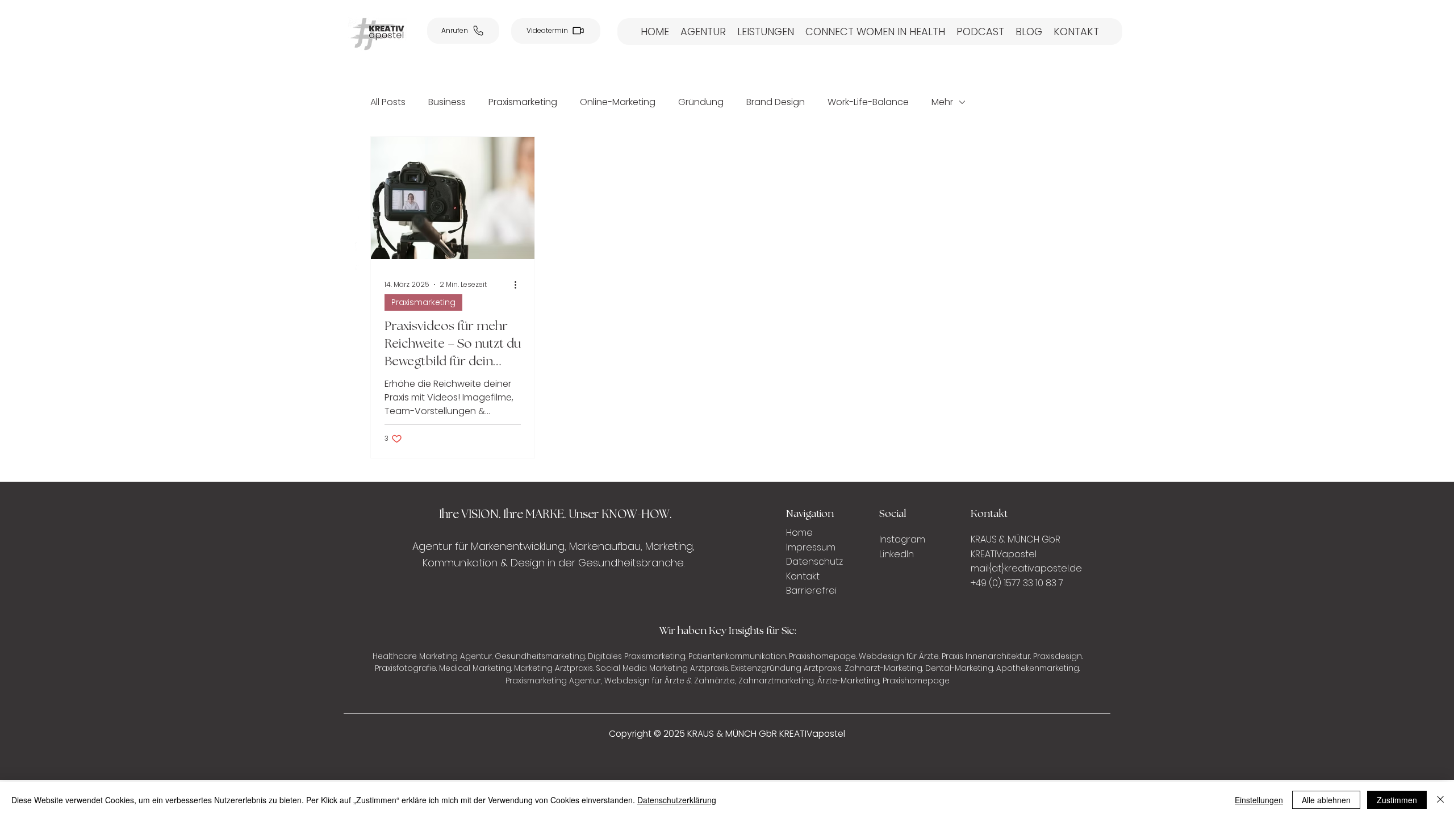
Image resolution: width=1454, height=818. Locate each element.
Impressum (810, 547)
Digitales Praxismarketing (637, 656)
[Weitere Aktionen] (519, 284)
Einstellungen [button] (1259, 800)
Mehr (942, 101)
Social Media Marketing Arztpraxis (662, 668)
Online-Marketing (617, 101)
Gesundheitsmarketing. (540, 656)
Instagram (903, 539)
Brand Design (775, 101)
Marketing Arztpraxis (553, 668)
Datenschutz (814, 561)
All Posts (388, 101)
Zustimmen (1397, 800)
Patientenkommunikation (737, 656)
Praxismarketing (522, 101)
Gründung (701, 101)
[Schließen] (1440, 800)
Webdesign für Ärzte (899, 656)
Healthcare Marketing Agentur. (432, 656)
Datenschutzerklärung (676, 800)
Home (800, 532)
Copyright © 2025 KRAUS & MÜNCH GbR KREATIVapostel (727, 733)
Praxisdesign (1057, 656)
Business (447, 101)
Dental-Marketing (959, 668)
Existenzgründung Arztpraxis (786, 668)
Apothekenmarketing (1037, 668)
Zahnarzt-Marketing (883, 668)
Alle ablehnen (1326, 800)
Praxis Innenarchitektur (986, 656)
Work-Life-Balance (868, 101)
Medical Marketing (475, 668)
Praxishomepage (822, 656)
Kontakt (803, 576)
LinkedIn (896, 554)
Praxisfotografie (405, 668)
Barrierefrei (811, 590)
